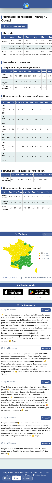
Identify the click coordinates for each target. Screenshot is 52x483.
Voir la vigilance (9, 278)
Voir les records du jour (15, 26)
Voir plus (45, 310)
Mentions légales (40, 475)
